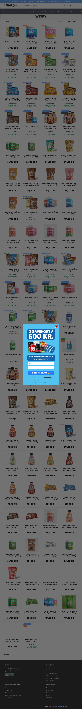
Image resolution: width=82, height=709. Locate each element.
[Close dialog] (56, 326)
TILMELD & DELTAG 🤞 (41, 373)
